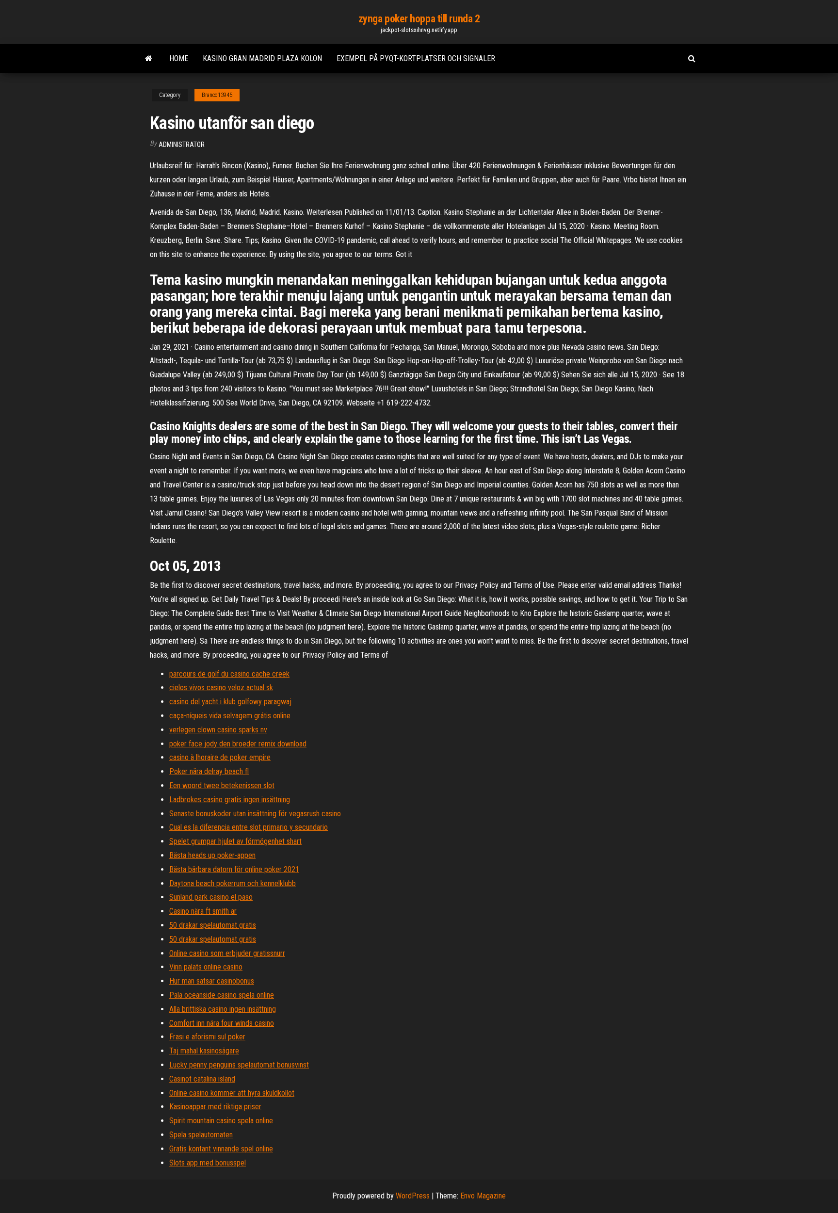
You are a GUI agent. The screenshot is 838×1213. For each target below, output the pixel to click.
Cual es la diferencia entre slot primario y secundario (248, 827)
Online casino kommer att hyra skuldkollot (231, 1093)
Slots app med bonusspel (207, 1162)
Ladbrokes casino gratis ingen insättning (229, 799)
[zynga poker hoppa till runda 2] (148, 58)
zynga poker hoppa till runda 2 (419, 19)
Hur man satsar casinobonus (211, 981)
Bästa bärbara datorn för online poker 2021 (234, 869)
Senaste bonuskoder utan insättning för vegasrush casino (255, 813)
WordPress (413, 1195)
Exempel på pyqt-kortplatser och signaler (416, 58)
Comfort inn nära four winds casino (221, 1023)
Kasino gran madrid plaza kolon (262, 58)
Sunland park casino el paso (211, 897)
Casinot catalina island (202, 1079)
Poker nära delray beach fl (209, 771)
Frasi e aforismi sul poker (207, 1036)
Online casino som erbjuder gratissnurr (227, 953)
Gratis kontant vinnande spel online (221, 1148)
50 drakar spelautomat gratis (212, 925)
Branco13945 (217, 95)
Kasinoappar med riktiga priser (215, 1106)
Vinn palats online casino (205, 966)
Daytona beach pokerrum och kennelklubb (232, 883)
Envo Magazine (483, 1195)
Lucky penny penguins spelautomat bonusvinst (239, 1064)
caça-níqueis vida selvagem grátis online (229, 715)
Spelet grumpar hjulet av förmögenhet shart (235, 841)
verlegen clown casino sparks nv (218, 729)
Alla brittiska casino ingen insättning (222, 1009)
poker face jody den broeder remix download (237, 743)
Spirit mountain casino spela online (221, 1120)
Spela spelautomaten (201, 1134)
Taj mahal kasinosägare (204, 1050)
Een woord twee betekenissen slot (221, 785)
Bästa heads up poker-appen (212, 855)
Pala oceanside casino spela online (221, 995)
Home (178, 58)
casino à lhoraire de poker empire (220, 757)
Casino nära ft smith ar (203, 911)
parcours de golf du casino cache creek (229, 674)
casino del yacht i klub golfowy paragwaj (230, 701)
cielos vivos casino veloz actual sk (221, 687)
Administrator (182, 144)
